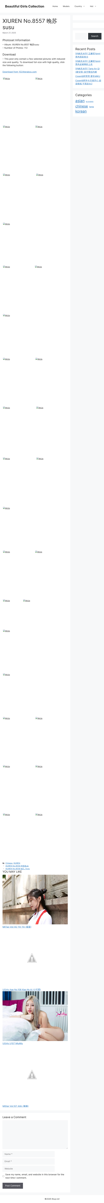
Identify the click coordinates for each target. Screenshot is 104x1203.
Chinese (8, 863)
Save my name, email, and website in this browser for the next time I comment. (34, 1176)
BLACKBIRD (89, 101)
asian (80, 101)
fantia (91, 107)
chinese (81, 106)
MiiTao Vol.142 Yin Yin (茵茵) (17, 927)
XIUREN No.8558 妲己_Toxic (17, 869)
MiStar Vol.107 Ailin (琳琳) (16, 1106)
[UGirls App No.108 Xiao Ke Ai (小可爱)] (32, 986)
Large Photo (9, 124)
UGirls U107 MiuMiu (13, 1043)
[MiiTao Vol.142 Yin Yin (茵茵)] (35, 923)
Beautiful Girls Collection (24, 6)
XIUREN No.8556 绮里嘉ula (17, 866)
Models (66, 6)
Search (94, 36)
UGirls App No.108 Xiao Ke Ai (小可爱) (22, 989)
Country (78, 6)
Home (55, 6)
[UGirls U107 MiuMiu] (35, 1040)
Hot (91, 6)
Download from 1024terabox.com (20, 72)
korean (81, 111)
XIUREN (16, 863)
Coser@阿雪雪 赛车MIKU (87, 76)
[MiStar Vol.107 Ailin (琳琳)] (32, 1103)
